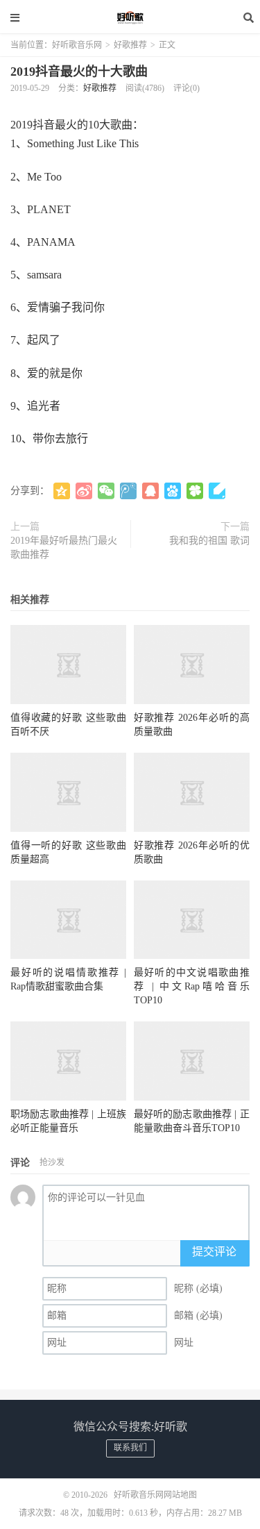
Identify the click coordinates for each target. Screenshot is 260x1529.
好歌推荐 (130, 45)
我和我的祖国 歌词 (209, 540)
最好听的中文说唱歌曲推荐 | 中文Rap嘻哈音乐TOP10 (192, 986)
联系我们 (130, 1448)
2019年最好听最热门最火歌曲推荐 (63, 547)
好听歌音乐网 (130, 17)
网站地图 (180, 1495)
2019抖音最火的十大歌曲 (79, 71)
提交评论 (214, 1252)
